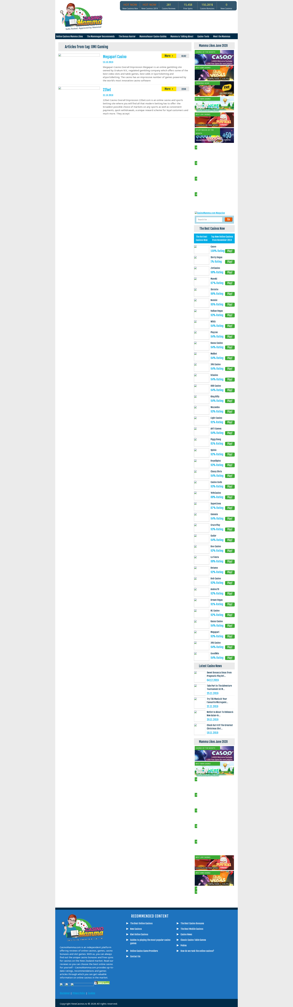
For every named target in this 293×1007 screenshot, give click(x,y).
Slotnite (214, 289)
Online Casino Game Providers (144, 950)
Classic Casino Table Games (193, 939)
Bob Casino (216, 578)
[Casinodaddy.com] (167, 990)
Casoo (213, 246)
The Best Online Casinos (141, 923)
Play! (229, 251)
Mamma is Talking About (181, 36)
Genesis (214, 514)
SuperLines (216, 503)
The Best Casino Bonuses (192, 923)
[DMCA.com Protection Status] (102, 985)
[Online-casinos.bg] (190, 990)
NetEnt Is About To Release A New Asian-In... (220, 714)
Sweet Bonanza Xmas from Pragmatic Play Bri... (219, 674)
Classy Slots (216, 471)
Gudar (213, 535)
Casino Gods (216, 482)
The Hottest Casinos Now (202, 238)
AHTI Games (216, 428)
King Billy (215, 396)
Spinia (213, 450)
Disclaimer (65, 993)
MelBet (214, 353)
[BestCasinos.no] (182, 990)
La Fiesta (215, 557)
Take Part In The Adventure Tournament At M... (219, 687)
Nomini (214, 300)
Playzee (214, 332)
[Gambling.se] (136, 990)
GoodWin (215, 653)
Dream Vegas (217, 599)
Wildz (213, 321)
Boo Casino (216, 546)
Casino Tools (203, 36)
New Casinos (136, 928)
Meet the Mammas (221, 36)
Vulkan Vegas (217, 310)
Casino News (186, 934)
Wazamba (215, 407)
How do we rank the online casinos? (197, 950)
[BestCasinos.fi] (144, 990)
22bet (107, 89)
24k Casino (216, 364)
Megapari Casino (115, 56)
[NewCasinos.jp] (159, 990)
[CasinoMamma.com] (129, 990)
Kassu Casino (217, 343)
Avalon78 (215, 589)
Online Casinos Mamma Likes (69, 36)
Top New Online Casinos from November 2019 (222, 238)
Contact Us (135, 956)
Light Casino (216, 417)
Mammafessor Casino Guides (152, 36)
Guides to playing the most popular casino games (150, 941)
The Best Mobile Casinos (192, 928)
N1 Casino (215, 610)
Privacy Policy (78, 993)
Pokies (184, 945)
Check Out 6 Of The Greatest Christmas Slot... (220, 727)
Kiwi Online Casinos (139, 934)
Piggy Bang (216, 439)
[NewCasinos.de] (151, 990)
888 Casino (216, 385)
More (168, 56)
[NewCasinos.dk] (174, 990)
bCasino (214, 375)
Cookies (91, 993)
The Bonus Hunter (127, 36)
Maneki (214, 278)
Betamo (214, 567)
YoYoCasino (216, 492)
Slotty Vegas (216, 257)
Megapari (215, 632)
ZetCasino (215, 268)
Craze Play (215, 525)
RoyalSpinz (216, 460)
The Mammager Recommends (101, 36)
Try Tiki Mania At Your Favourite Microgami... (217, 700)
